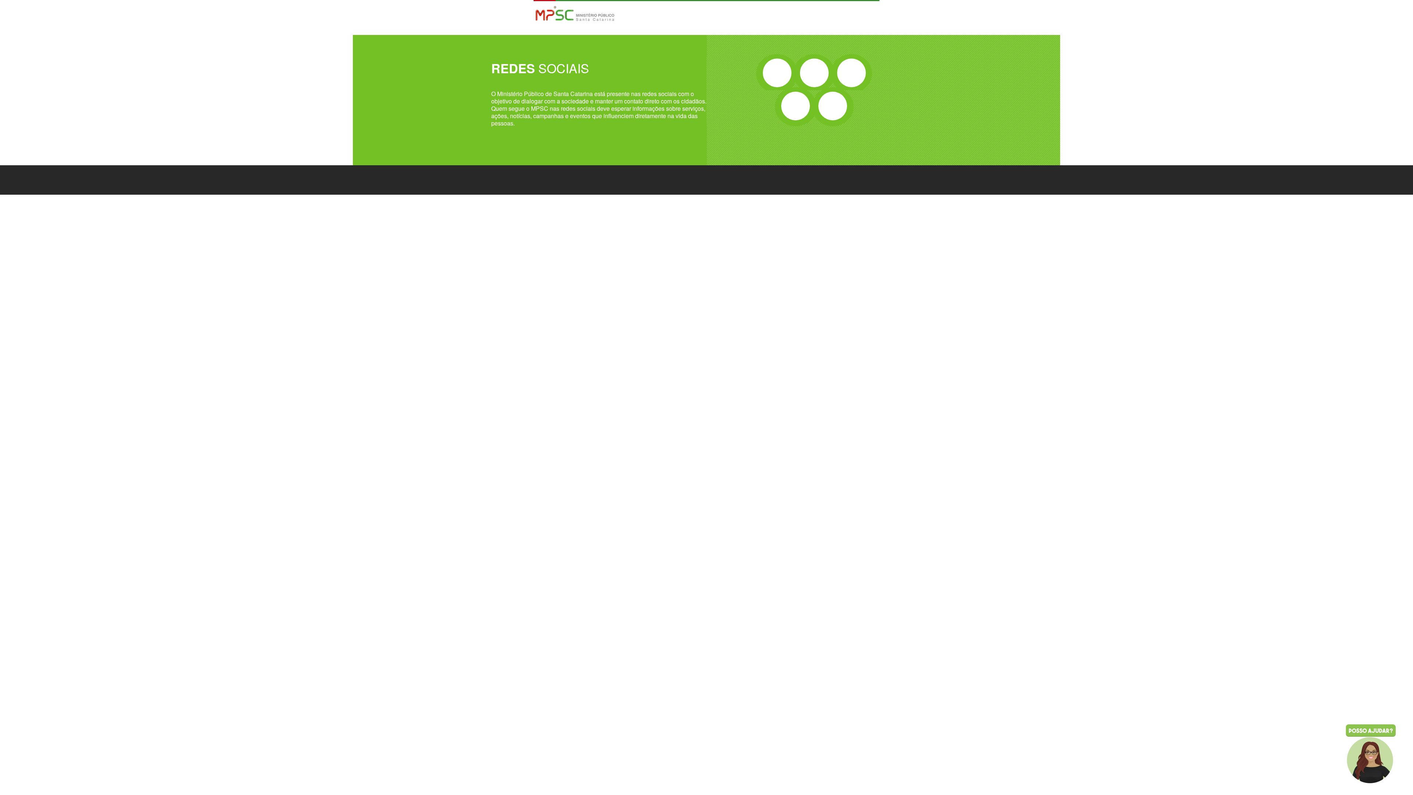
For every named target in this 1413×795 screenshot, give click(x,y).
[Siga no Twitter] (814, 73)
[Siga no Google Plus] (851, 73)
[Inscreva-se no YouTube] (795, 106)
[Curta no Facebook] (777, 73)
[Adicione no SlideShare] (832, 106)
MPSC (575, 14)
